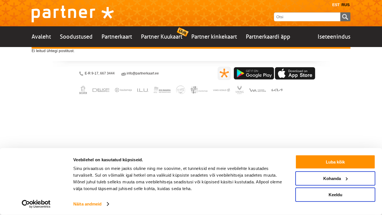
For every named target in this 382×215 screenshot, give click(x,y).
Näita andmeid (87, 204)
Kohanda (332, 178)
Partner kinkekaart (214, 36)
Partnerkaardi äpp (268, 36)
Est (336, 5)
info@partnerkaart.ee (143, 73)
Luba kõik (335, 162)
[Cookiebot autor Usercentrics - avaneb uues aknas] (36, 204)
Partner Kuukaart (161, 36)
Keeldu (335, 194)
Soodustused (76, 36)
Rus (345, 5)
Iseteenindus (334, 36)
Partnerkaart (117, 36)
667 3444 (107, 73)
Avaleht (41, 36)
